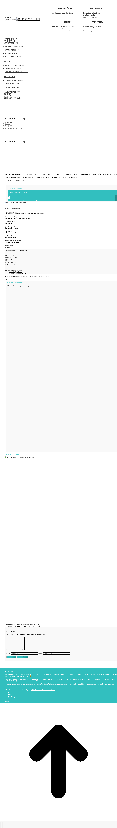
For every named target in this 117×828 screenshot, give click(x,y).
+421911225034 (19, 270)
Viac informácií (9, 180)
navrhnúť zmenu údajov (44, 279)
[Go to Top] (58, 819)
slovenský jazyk (29, 626)
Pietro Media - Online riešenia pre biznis (43, 690)
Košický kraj (21, 626)
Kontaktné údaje (19, 180)
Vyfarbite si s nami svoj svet (41, 681)
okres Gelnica (15, 624)
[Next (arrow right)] (2, 825)
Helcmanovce (13, 626)
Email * (40, 653)
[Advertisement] (61, 439)
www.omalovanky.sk (11, 679)
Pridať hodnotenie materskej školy (29, 624)
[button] (15, 36)
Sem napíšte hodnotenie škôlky (15, 650)
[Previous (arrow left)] (0, 825)
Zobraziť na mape (10, 264)
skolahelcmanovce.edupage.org (17, 273)
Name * (8, 653)
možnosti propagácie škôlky (42, 276)
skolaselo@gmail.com (15, 272)
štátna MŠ (37, 626)
